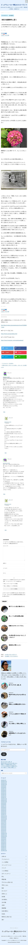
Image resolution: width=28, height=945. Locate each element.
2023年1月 (3, 797)
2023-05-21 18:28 (6, 377)
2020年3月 (3, 846)
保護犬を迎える (5, 365)
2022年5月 (3, 808)
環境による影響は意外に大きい (17, 704)
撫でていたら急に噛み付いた (17, 606)
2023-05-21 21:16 (7, 504)
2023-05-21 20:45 (6, 463)
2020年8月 (3, 839)
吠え (3, 876)
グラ (10, 417)
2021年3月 (3, 829)
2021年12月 (4, 816)
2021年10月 (4, 819)
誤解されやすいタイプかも (16, 625)
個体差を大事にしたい (15, 645)
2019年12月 (4, 850)
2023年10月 (4, 784)
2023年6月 (3, 790)
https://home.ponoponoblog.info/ (9, 333)
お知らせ (4, 856)
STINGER (18, 942)
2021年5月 (3, 826)
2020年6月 (3, 842)
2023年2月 (3, 796)
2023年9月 (3, 785)
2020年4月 (3, 844)
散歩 (3, 888)
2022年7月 (3, 806)
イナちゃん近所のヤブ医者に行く (9, 766)
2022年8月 (3, 804)
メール (5, 568)
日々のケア (4, 890)
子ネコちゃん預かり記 (7, 882)
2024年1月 (3, 780)
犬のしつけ (20, 365)
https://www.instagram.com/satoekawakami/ (12, 340)
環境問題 (4, 908)
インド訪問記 (5, 862)
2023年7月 (3, 788)
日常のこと (4, 893)
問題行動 (4, 879)
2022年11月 (4, 800)
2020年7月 (3, 840)
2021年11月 (4, 817)
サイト (4, 573)
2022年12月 (4, 798)
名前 (4, 563)
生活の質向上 (5, 911)
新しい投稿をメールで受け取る (11, 586)
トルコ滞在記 (5, 870)
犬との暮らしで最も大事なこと (17, 723)
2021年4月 (3, 827)
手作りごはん (5, 885)
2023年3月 (3, 794)
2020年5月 (3, 843)
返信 (4, 411)
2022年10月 (4, 801)
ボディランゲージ (6, 873)
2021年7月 (3, 823)
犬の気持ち (11, 363)
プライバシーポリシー (14, 928)
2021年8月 (3, 821)
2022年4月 (3, 810)
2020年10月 (4, 836)
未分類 (3, 896)
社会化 (3, 913)
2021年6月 (3, 824)
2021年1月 (3, 831)
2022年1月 (3, 814)
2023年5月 (3, 791)
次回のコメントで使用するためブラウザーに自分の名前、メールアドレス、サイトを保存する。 (14, 580)
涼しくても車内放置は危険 (16, 616)
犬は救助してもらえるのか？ (11, 656)
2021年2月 (3, 830)
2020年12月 (4, 833)
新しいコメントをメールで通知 (11, 583)
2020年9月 (3, 837)
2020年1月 (3, 849)
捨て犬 (10, 365)
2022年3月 (3, 811)
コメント (5, 545)
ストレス (4, 867)
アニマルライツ (5, 363)
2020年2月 (3, 847)
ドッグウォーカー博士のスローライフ (14, 5)
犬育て (3, 905)
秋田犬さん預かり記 (6, 916)
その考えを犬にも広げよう (11, 654)
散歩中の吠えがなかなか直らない (9, 763)
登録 (4, 754)
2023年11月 (4, 783)
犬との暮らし (14, 365)
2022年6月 (3, 807)
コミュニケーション (6, 865)
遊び (3, 919)
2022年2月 (3, 813)
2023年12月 (4, 781)
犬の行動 (4, 902)
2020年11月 (4, 834)
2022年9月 (3, 803)
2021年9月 (3, 820)
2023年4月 (3, 793)
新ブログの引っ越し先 (15, 685)
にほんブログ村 (5, 35)
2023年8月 (3, 787)
